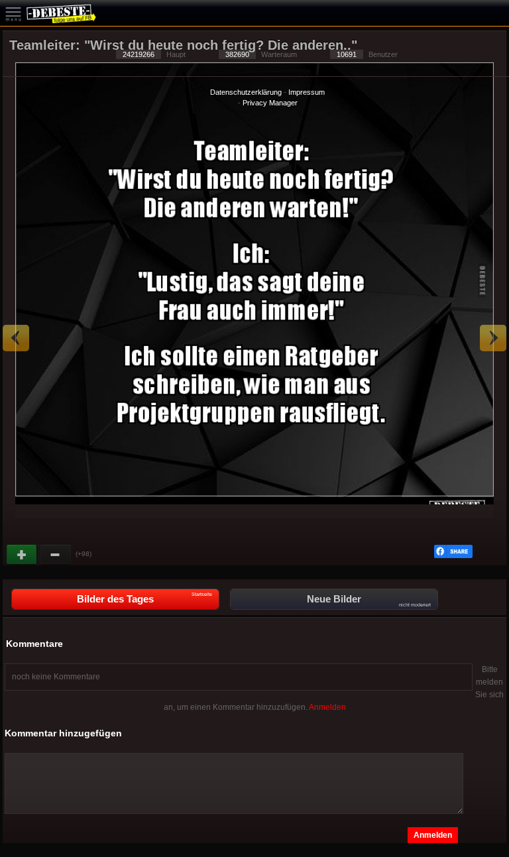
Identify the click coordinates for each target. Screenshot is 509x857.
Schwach (55, 554)
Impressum (306, 92)
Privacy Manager (270, 103)
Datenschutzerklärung (246, 92)
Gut (22, 554)
